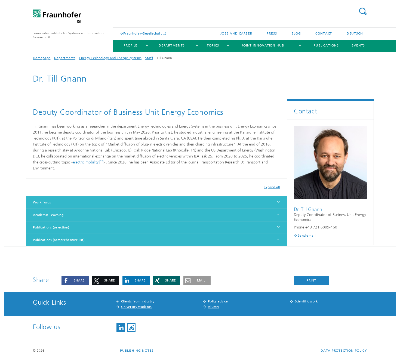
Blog (296, 33)
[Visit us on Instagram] (131, 327)
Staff (149, 58)
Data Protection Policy (344, 350)
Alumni (213, 307)
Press (272, 33)
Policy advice (218, 301)
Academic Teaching (48, 215)
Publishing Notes (136, 350)
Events (358, 45)
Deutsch (355, 33)
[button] (75, 280)
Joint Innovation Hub (263, 45)
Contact (323, 33)
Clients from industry (137, 301)
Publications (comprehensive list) (59, 240)
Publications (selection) (51, 227)
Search (362, 11)
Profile (130, 45)
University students (136, 307)
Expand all (272, 187)
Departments (172, 45)
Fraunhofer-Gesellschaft (142, 33)
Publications (326, 45)
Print (311, 280)
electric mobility (86, 162)
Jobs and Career (236, 33)
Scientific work (306, 301)
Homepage (41, 58)
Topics (213, 45)
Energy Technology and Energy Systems (110, 58)
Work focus (42, 202)
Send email (306, 235)
